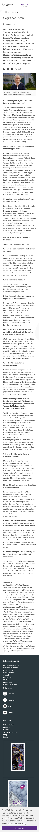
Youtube (10, 713)
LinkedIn (11, 694)
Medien (6, 680)
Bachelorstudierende (11, 665)
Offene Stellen (8, 725)
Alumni (6, 675)
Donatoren (7, 677)
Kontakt (6, 730)
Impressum (7, 682)
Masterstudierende (10, 668)
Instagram (11, 700)
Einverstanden (19, 828)
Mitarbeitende (8, 672)
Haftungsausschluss (10, 685)
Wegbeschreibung (10, 732)
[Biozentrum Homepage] (24, 4)
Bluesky (10, 706)
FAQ (5, 735)
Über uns (14, 12)
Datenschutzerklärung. (17, 823)
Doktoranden (8, 670)
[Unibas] (9, 4)
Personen (6, 727)
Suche (5, 737)
